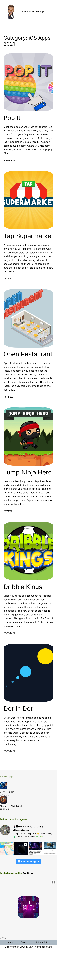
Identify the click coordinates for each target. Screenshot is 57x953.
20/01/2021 (9, 751)
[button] (53, 882)
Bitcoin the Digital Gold (11, 806)
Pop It (12, 118)
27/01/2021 (9, 511)
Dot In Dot (18, 708)
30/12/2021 (9, 160)
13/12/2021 (9, 396)
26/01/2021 (9, 633)
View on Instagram (30, 861)
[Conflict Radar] (3, 786)
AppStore (28, 873)
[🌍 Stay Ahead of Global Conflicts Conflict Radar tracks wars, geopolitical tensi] (21, 848)
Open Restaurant (28, 354)
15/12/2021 (9, 278)
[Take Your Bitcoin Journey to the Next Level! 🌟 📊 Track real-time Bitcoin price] (36, 848)
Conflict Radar (7, 792)
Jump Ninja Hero (28, 472)
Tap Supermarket (28, 236)
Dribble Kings (23, 586)
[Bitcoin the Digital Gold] (3, 800)
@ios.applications (21, 830)
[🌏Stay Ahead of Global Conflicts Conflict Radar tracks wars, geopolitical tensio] (7, 848)
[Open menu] (51, 11)
